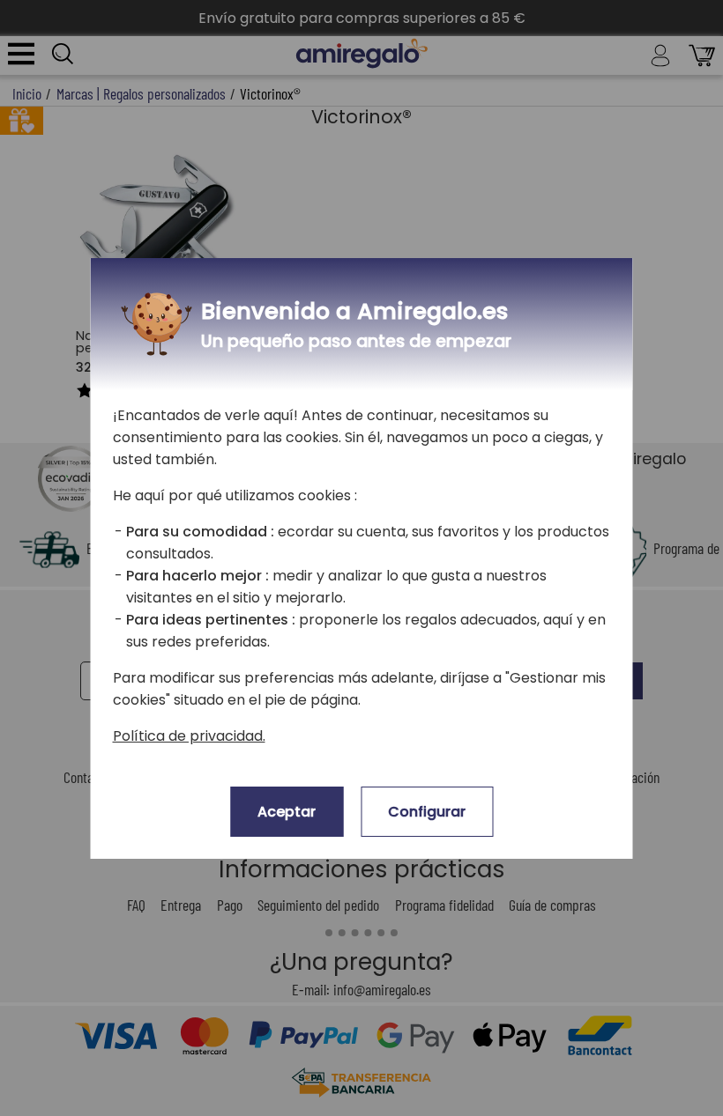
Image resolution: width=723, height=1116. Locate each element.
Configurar (427, 812)
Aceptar (286, 812)
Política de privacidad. (189, 736)
